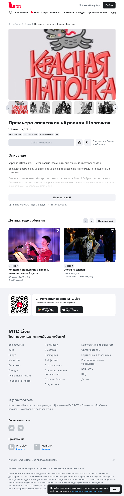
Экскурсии (51, 355)
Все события (21, 12)
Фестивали (51, 344)
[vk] (11, 428)
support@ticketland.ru (28, 488)
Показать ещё (62, 197)
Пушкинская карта (97, 12)
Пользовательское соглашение (56, 372)
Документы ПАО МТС (66, 405)
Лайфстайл (51, 360)
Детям (27, 23)
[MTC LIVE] (14, 5)
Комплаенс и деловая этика (36, 409)
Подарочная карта (19, 380)
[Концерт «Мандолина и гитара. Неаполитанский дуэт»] (34, 245)
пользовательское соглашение (87, 490)
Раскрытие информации (37, 405)
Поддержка (52, 384)
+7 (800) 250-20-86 (20, 400)
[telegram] (21, 428)
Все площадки (53, 365)
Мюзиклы (55, 12)
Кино (36, 12)
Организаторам (90, 349)
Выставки (51, 349)
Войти (109, 5)
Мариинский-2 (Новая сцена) (78, 276)
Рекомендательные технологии (92, 361)
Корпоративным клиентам (97, 344)
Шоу (84, 374)
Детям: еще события (26, 220)
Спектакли (68, 12)
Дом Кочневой (15, 280)
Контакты (14, 405)
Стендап (80, 12)
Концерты (87, 369)
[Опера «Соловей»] (90, 245)
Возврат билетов (55, 379)
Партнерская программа (96, 355)
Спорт (44, 12)
